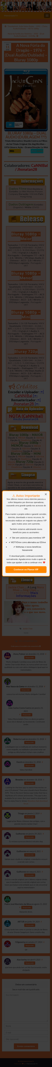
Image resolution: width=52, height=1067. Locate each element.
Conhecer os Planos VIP (26, 569)
